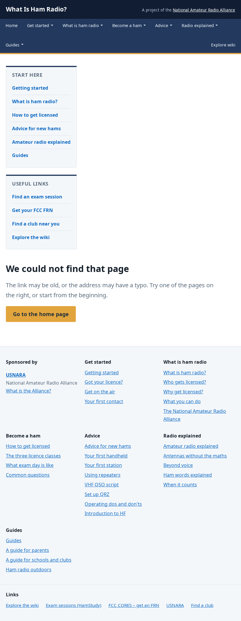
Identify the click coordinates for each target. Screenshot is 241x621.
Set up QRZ (97, 494)
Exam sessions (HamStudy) (73, 605)
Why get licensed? (183, 391)
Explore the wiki (31, 237)
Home (12, 25)
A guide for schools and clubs (38, 560)
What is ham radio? (35, 101)
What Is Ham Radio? (36, 9)
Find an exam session (37, 196)
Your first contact (104, 401)
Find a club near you (36, 224)
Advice (161, 25)
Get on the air (100, 391)
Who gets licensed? (184, 382)
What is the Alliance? (28, 391)
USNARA (16, 375)
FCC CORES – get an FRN (133, 605)
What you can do (182, 401)
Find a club (202, 605)
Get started (38, 25)
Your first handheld (106, 456)
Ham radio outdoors (28, 569)
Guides (12, 45)
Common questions (28, 475)
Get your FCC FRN (32, 210)
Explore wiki (223, 45)
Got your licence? (104, 382)
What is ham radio (81, 25)
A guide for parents (27, 550)
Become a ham (127, 25)
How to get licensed (35, 115)
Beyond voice (178, 465)
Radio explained (198, 25)
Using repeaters (102, 475)
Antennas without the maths (195, 456)
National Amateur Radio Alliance (204, 10)
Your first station (103, 465)
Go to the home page (41, 314)
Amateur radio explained (41, 142)
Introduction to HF (105, 513)
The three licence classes (33, 456)
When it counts (180, 484)
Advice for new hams (36, 128)
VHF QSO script (102, 484)
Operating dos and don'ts (113, 504)
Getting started (30, 88)
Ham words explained (187, 475)
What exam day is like (29, 465)
